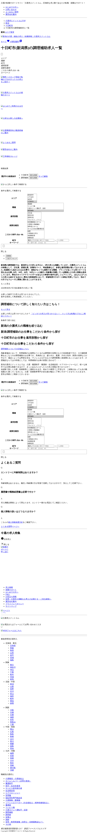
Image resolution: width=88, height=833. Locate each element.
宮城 (12, 658)
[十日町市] (32, 201)
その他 (8, 824)
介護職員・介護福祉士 (15, 779)
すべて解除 (43, 176)
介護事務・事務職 (13, 800)
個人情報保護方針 (15, 522)
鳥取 (12, 734)
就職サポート (11, 590)
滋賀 (12, 717)
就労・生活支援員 (13, 786)
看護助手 (9, 783)
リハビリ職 (10, 807)
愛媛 (12, 744)
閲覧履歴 (16, 42)
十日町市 (9, 25)
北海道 (13, 646)
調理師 (8, 815)
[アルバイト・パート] (34, 220)
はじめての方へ (12, 7)
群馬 (12, 679)
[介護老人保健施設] (35, 224)
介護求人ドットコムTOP (16, 21)
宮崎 (12, 765)
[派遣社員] (34, 217)
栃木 (12, 674)
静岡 (12, 703)
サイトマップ (11, 606)
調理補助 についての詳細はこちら (15, 349)
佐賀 (12, 756)
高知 (12, 748)
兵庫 (12, 715)
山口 (12, 739)
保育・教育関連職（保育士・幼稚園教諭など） (25, 822)
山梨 (12, 686)
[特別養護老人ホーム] (35, 222)
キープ (6, 42)
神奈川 (13, 667)
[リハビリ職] (45, 206)
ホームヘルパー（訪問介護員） (18, 781)
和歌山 (13, 722)
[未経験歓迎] (35, 235)
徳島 (12, 746)
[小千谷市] (32, 197)
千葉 (12, 672)
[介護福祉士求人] (35, 233)
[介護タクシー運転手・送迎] (45, 208)
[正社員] (34, 213)
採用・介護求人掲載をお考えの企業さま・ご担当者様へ (28, 599)
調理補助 (9, 812)
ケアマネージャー (13, 793)
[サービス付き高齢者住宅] (35, 229)
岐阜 (12, 698)
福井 (12, 696)
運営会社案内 (11, 14)
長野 (12, 689)
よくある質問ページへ (10, 526)
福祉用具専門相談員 (14, 798)
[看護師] (45, 204)
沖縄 (12, 770)
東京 (12, 665)
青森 (12, 648)
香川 (12, 741)
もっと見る (5, 284)
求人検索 (9, 587)
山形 (12, 653)
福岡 (12, 753)
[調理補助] (45, 211)
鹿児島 (13, 768)
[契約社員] (34, 215)
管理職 (8, 795)
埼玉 (12, 670)
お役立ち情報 (11, 597)
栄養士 (8, 817)
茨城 (12, 677)
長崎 (12, 758)
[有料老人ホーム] (35, 226)
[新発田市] (32, 195)
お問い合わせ (11, 10)
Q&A (8, 594)
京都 (12, 712)
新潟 (7, 23)
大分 (12, 760)
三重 (12, 724)
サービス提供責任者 (14, 788)
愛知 (12, 701)
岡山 (12, 729)
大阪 (12, 710)
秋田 (12, 650)
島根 (12, 736)
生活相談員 (10, 791)
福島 (12, 660)
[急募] (35, 231)
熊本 (12, 763)
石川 (12, 691)
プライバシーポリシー (15, 604)
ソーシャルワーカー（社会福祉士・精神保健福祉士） (28, 803)
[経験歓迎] (35, 238)
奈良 (12, 720)
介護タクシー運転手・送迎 (17, 810)
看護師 (8, 805)
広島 (12, 732)
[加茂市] (32, 199)
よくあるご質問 (12, 12)
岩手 (12, 655)
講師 (7, 820)
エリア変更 (9, 32)
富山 (12, 694)
